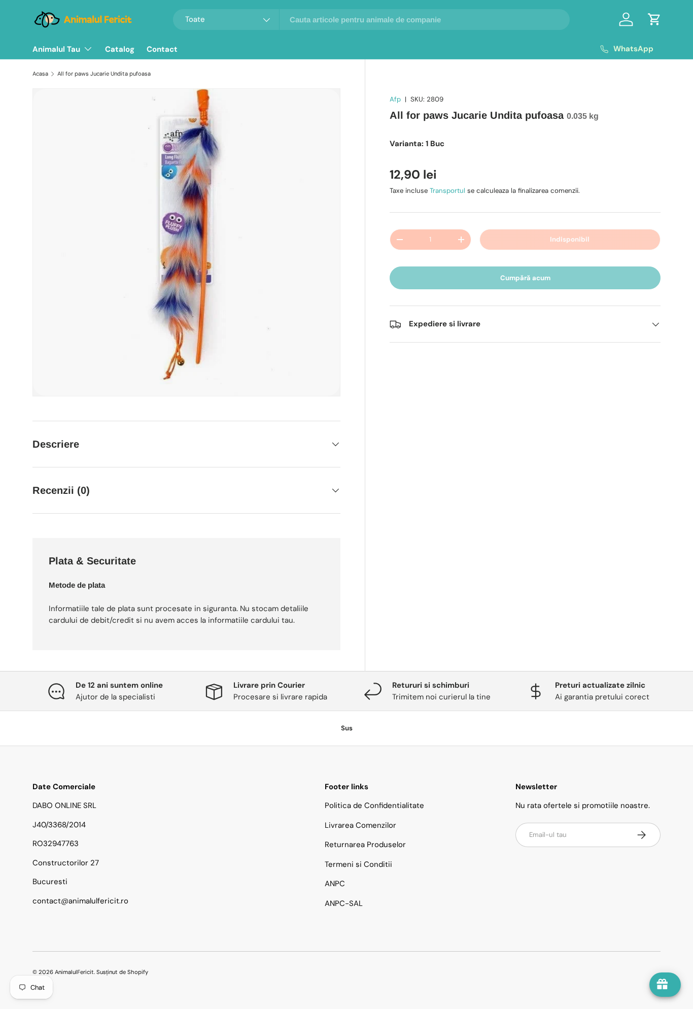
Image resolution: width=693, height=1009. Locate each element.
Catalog (119, 49)
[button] (654, 19)
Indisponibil (570, 239)
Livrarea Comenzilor (360, 825)
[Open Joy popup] (665, 984)
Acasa (40, 73)
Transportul (447, 190)
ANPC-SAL (344, 903)
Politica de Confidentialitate (374, 805)
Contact (162, 49)
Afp (395, 99)
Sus (347, 728)
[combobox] (371, 19)
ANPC (335, 884)
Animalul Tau (56, 49)
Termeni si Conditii (358, 864)
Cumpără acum (525, 278)
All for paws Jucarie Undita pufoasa (104, 73)
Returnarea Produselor (365, 844)
